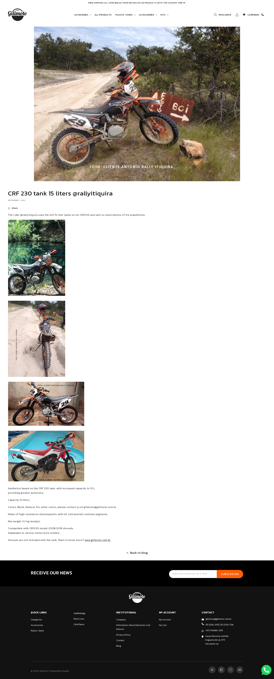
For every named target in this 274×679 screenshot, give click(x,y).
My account (165, 619)
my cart (163, 625)
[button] (82, 14)
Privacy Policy (123, 635)
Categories (36, 619)
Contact (120, 640)
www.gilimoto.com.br (98, 540)
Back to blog (139, 553)
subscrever (230, 574)
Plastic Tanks (37, 630)
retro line (79, 619)
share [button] (15, 208)
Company (121, 619)
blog (118, 646)
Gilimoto (43, 671)
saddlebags (79, 613)
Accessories (37, 625)
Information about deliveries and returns (133, 627)
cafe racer (79, 624)
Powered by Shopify (59, 671)
